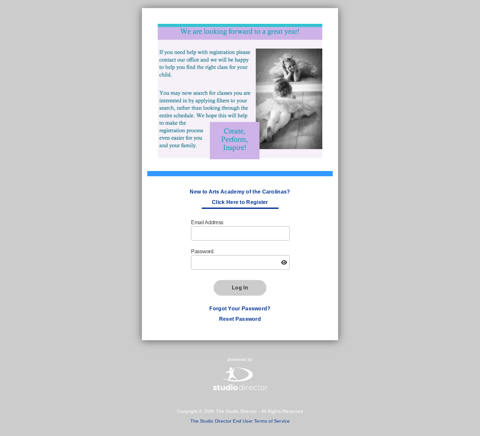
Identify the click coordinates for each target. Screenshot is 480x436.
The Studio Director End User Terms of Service (240, 421)
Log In (240, 287)
